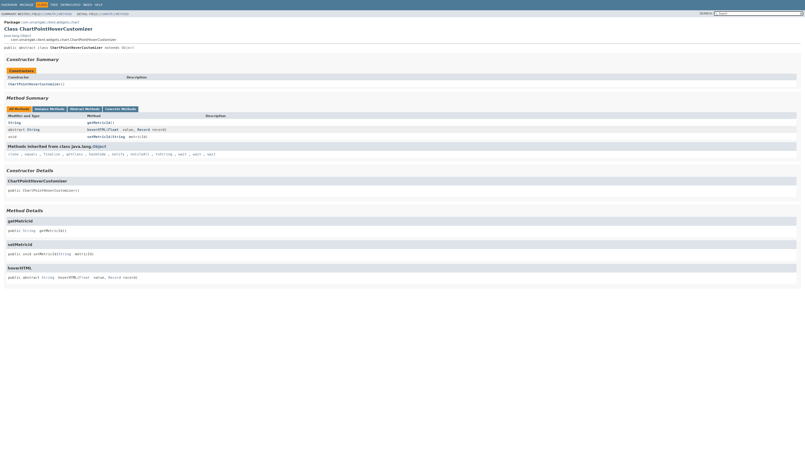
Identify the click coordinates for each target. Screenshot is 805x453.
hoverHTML (96, 130)
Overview (9, 5)
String (14, 123)
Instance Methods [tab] (49, 109)
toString (164, 154)
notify (118, 154)
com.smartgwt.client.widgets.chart (50, 22)
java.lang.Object (17, 36)
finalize (51, 154)
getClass (74, 154)
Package (27, 5)
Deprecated (70, 5)
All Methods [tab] (19, 109)
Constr (49, 14)
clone (13, 154)
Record (143, 130)
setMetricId (98, 137)
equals (31, 154)
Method (65, 14)
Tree (54, 5)
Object (128, 48)
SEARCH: (706, 13)
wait (182, 154)
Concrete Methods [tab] (120, 109)
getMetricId (98, 123)
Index (87, 5)
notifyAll (140, 154)
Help (98, 5)
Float (113, 130)
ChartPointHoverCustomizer (34, 84)
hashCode (97, 154)
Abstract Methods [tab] (85, 109)
